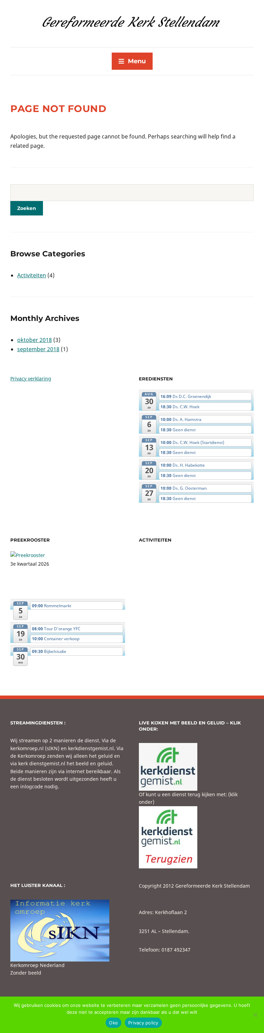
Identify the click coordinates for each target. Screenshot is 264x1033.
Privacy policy (143, 1022)
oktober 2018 (34, 340)
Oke (113, 1022)
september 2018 (38, 349)
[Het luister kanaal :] (59, 929)
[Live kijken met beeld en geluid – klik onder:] (168, 766)
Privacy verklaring (30, 378)
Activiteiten (31, 275)
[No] (255, 1014)
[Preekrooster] (27, 555)
